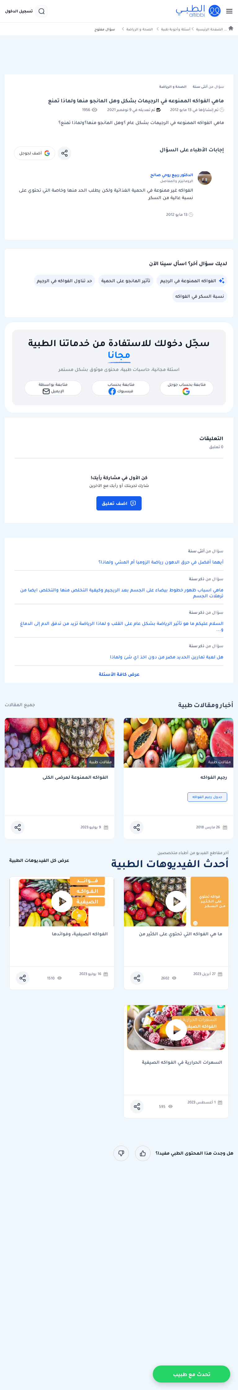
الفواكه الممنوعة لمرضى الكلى (75, 777)
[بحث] (41, 11)
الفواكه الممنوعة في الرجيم (188, 280)
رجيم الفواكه (214, 777)
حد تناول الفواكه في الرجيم (64, 280)
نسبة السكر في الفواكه (199, 296)
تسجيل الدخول (19, 11)
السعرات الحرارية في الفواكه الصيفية (182, 1062)
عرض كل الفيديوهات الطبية (39, 860)
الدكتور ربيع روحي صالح (171, 175)
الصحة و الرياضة (139, 29)
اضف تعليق (114, 503)
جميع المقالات (20, 705)
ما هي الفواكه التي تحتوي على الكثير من (180, 934)
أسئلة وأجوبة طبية (175, 29)
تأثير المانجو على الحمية (125, 280)
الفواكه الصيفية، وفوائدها (80, 934)
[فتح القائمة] (227, 11)
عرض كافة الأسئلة (119, 674)
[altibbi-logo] (198, 11)
